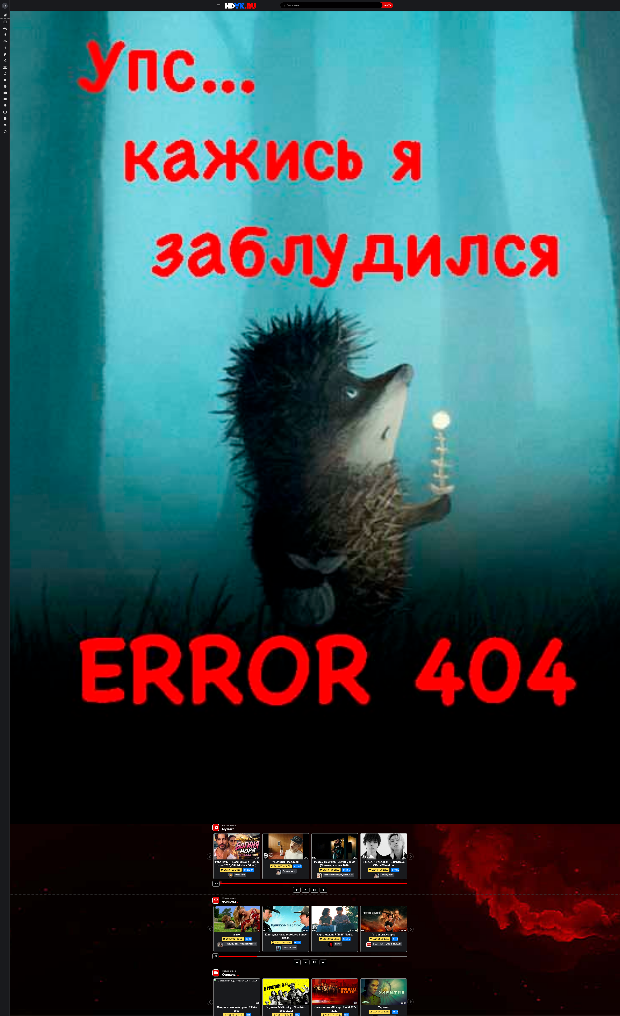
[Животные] (5, 60)
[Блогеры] (5, 34)
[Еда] (5, 54)
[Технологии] (5, 118)
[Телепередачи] (5, 112)
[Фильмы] (5, 22)
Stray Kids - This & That (236, 862)
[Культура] (5, 67)
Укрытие (383, 1007)
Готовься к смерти (384, 934)
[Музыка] (5, 73)
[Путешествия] (5, 93)
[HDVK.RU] (240, 5)
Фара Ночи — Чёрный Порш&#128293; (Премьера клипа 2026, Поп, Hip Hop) (334, 865)
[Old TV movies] (278, 948)
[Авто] (5, 28)
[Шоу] (5, 125)
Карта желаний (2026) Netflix (335, 934)
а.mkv (237, 934)
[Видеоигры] (5, 41)
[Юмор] (5, 131)
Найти (387, 5)
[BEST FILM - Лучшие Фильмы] (368, 945)
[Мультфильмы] (5, 80)
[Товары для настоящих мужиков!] (220, 945)
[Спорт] (5, 105)
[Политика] (5, 86)
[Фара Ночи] (279, 876)
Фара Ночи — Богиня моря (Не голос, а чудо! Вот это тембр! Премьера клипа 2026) (383, 865)
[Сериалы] (5, 99)
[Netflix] (330, 945)
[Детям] (5, 47)
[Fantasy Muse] (229, 872)
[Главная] (5, 15)
